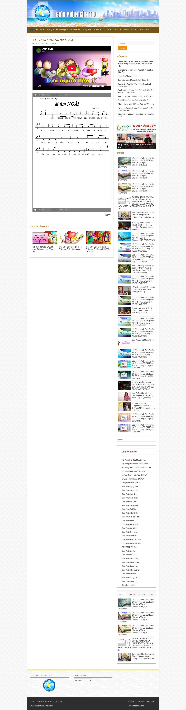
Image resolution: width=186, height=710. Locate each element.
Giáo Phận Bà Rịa (128, 551)
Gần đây (122, 594)
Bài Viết (96, 30)
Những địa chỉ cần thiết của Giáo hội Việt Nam (136, 104)
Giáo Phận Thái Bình (130, 505)
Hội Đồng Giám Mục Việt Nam (133, 471)
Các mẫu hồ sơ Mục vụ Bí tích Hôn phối (133, 80)
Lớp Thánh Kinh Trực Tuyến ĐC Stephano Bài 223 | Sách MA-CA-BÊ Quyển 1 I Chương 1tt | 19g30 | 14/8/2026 (136, 188)
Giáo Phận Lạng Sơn (130, 486)
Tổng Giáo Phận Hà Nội (131, 483)
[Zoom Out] (53, 95)
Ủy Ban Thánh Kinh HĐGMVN (133, 479)
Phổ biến (132, 594)
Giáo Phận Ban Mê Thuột (131, 540)
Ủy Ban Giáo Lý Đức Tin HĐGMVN (134, 475)
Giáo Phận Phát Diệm (130, 513)
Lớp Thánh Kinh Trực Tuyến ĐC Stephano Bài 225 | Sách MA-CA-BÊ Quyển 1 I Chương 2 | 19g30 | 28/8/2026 (136, 162)
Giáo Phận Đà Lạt (128, 555)
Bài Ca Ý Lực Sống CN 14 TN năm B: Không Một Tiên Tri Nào (98, 249)
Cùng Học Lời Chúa (129, 585)
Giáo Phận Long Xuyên (131, 577)
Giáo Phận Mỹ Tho (129, 574)
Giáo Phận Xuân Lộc (130, 566)
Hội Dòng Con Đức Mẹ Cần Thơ (134, 460)
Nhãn (151, 594)
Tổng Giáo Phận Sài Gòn (131, 543)
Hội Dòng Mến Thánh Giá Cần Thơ (135, 464)
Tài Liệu (116, 30)
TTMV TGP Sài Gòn (129, 547)
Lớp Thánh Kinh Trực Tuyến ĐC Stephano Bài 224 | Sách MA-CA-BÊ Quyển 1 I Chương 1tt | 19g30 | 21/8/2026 (136, 175)
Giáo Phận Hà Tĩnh (129, 502)
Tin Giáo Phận (61, 30)
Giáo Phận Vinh (128, 521)
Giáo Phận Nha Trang (130, 559)
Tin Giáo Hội (74, 30)
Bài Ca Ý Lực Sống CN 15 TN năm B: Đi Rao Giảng (70, 248)
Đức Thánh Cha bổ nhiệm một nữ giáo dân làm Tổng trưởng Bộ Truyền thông (142, 395)
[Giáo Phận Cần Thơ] (93, 13)
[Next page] (39, 95)
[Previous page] (35, 95)
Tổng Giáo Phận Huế (130, 524)
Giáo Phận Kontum (129, 536)
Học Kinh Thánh (128, 30)
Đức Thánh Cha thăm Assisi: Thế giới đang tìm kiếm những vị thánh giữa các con (143, 214)
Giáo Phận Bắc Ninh (129, 494)
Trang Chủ (31, 29)
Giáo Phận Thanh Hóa (130, 517)
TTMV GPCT (142, 30)
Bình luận (142, 594)
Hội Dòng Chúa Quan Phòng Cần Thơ (136, 468)
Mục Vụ (49, 30)
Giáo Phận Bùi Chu (129, 509)
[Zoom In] (57, 95)
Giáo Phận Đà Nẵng (129, 528)
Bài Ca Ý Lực (39, 43)
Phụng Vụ (86, 30)
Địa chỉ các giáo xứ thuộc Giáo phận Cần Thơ (135, 96)
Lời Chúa (39, 30)
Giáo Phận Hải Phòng (130, 498)
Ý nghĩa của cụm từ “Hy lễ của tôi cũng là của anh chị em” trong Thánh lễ (142, 310)
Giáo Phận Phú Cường (130, 570)
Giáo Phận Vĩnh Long (130, 581)
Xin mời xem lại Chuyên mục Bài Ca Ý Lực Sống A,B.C (43, 249)
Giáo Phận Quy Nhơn (130, 532)
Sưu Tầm (106, 30)
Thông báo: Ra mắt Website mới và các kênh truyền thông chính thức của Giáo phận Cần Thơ (135, 63)
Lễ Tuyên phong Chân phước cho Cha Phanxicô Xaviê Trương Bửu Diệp (143, 289)
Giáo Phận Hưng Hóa (130, 490)
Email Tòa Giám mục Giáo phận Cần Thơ (134, 100)
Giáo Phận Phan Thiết (130, 562)
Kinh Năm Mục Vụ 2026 (127, 76)
